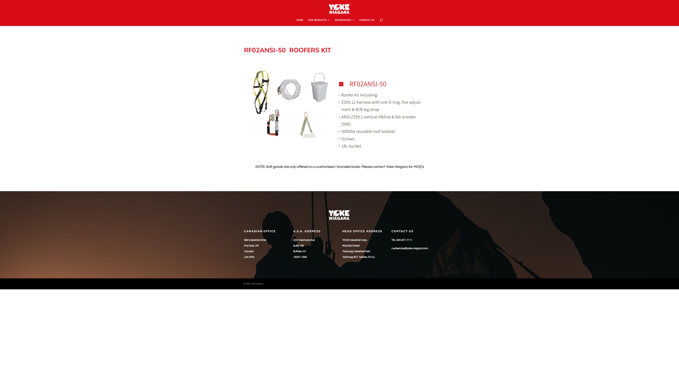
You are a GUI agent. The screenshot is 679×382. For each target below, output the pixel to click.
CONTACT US (367, 20)
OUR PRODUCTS (317, 20)
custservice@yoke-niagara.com (409, 248)
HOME (299, 20)
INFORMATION (343, 20)
